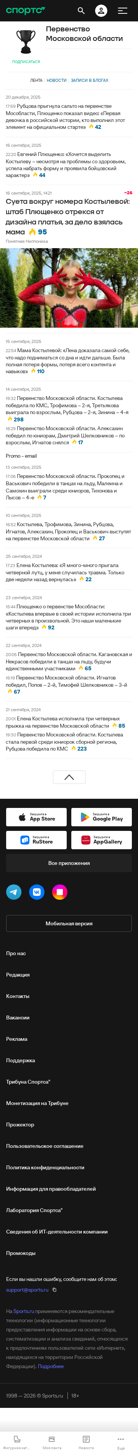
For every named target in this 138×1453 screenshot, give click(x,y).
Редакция (18, 974)
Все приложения (69, 863)
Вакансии (18, 1017)
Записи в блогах (89, 80)
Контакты (18, 996)
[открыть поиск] (81, 11)
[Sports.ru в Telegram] (15, 893)
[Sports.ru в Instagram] (61, 893)
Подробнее (51, 1366)
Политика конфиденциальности (45, 1167)
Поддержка (20, 1060)
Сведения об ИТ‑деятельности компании (57, 1231)
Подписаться (26, 61)
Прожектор (20, 1124)
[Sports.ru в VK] (38, 893)
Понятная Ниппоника (27, 241)
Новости (57, 80)
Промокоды (21, 1253)
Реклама (16, 1038)
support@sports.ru (27, 1289)
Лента (36, 80)
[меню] (122, 10)
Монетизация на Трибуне (37, 1103)
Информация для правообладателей (51, 1188)
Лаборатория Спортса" (34, 1210)
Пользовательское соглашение (45, 1146)
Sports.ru (23, 1311)
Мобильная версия (69, 923)
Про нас (16, 953)
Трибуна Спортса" (28, 1081)
